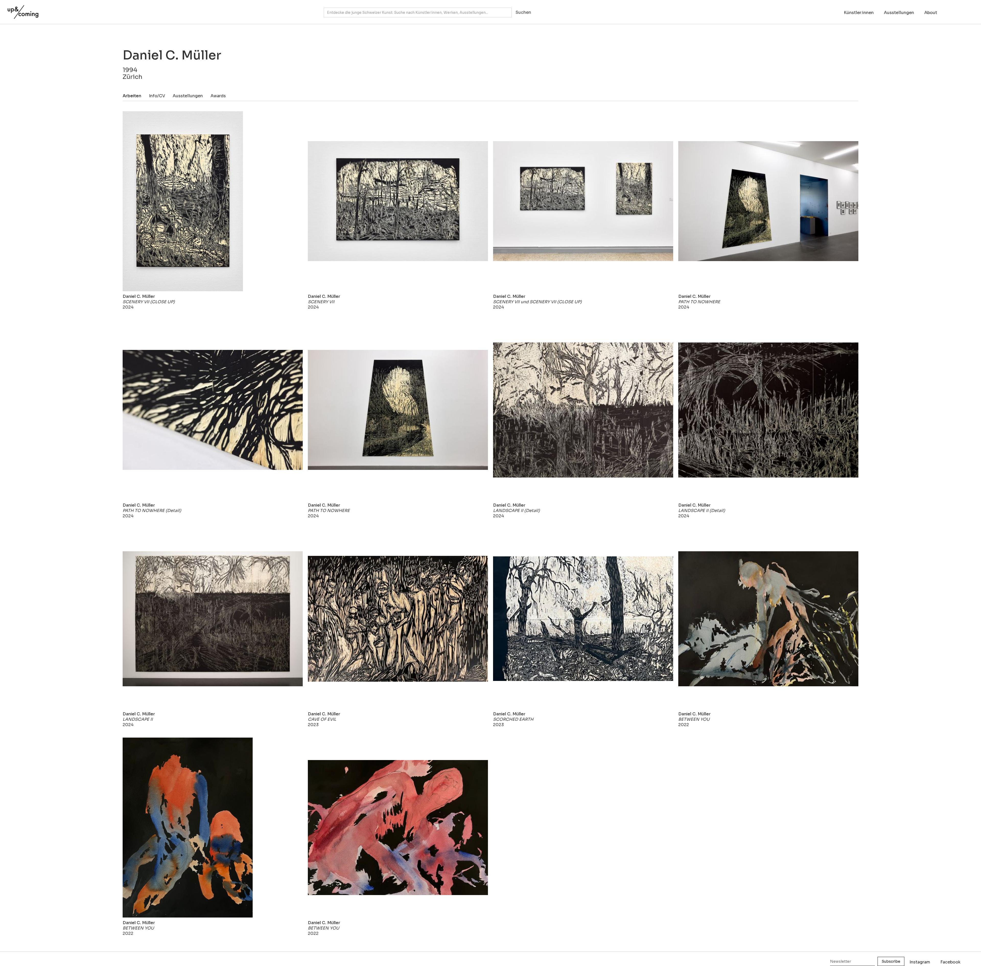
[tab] (136, 96)
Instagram (919, 962)
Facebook (950, 962)
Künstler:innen (859, 12)
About (930, 12)
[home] (21, 9)
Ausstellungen (899, 12)
